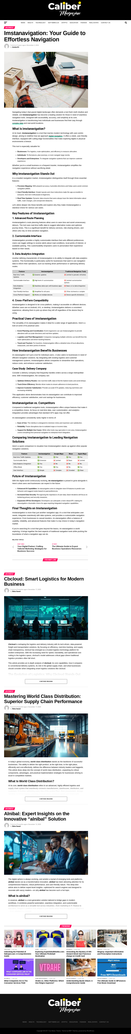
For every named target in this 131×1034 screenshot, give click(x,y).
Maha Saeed (16, 591)
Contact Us (105, 22)
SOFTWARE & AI (53, 22)
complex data (17, 123)
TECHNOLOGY (41, 22)
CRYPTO (64, 22)
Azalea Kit (15, 47)
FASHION (84, 22)
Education (74, 22)
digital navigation (56, 136)
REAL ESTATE (94, 22)
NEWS (23, 22)
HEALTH (30, 22)
